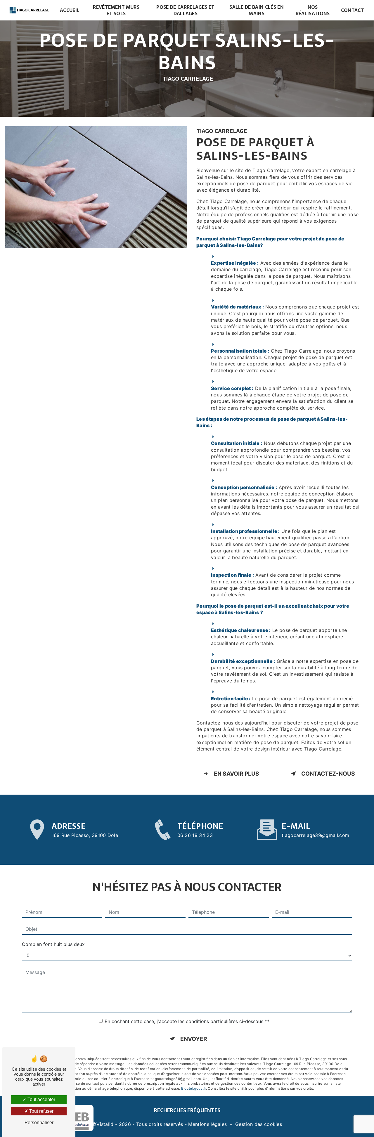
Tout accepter (40, 1099)
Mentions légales (207, 1124)
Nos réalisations (313, 10)
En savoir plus (236, 773)
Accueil (69, 10)
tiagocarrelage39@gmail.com (315, 835)
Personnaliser (39, 1122)
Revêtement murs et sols (116, 10)
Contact (352, 10)
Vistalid (105, 1124)
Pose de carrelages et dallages (185, 10)
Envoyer (193, 1038)
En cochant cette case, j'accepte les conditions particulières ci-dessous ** (187, 1021)
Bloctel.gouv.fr (193, 1088)
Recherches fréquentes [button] (187, 1110)
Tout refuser (40, 1111)
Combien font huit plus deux (53, 944)
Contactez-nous (328, 773)
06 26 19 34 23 (195, 835)
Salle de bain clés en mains (256, 10)
